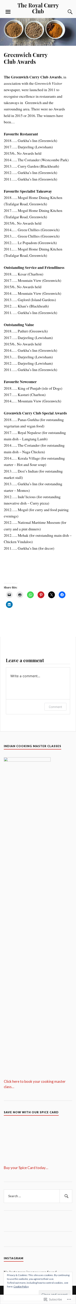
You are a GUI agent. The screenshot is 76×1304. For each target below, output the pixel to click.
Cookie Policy (21, 1286)
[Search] (66, 11)
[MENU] (8, 11)
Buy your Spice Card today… (26, 1167)
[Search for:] (38, 1196)
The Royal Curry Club (38, 8)
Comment (55, 707)
